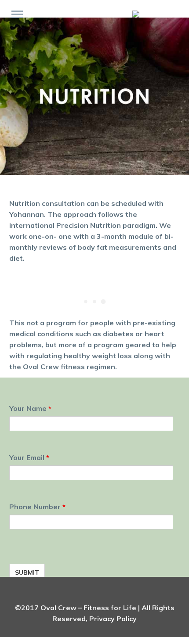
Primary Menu (17, 14)
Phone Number (37, 506)
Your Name (30, 408)
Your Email (29, 457)
